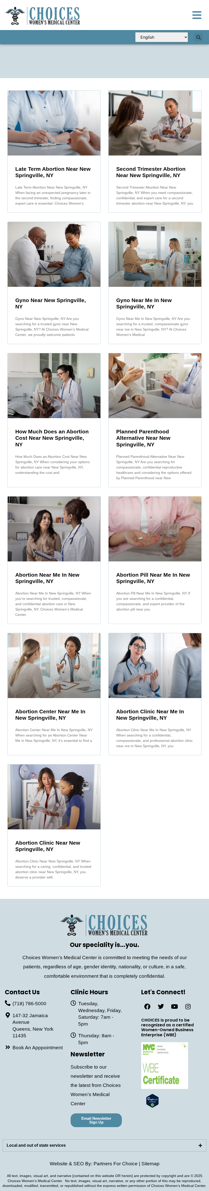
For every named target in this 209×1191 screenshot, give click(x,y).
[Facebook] (147, 1006)
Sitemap (150, 1163)
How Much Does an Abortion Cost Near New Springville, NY (52, 438)
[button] (198, 37)
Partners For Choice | (117, 1163)
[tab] (104, 1145)
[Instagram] (188, 1006)
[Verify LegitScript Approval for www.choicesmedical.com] (152, 1106)
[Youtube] (174, 1006)
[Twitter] (161, 1006)
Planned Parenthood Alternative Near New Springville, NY (143, 438)
